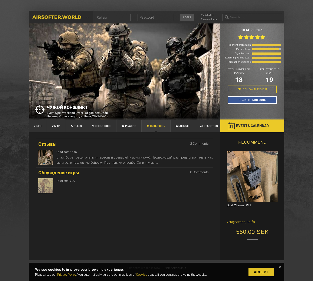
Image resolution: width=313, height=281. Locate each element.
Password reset (209, 19)
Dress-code (103, 126)
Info (39, 126)
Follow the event (254, 89)
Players (130, 126)
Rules (78, 126)
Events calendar (252, 126)
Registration (207, 15)
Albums (184, 126)
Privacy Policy (66, 274)
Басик (105, 113)
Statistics (211, 126)
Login (187, 17)
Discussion (157, 126)
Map (57, 126)
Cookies (141, 274)
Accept (261, 272)
